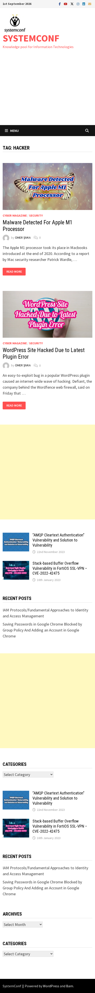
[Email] (89, 3)
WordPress (51, 986)
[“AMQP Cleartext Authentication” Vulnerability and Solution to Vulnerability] (16, 535)
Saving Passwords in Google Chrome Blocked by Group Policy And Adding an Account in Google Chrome (42, 630)
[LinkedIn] (84, 3)
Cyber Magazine (15, 215)
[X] (72, 3)
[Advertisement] (47, 91)
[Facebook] (60, 3)
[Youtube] (66, 3)
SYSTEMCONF (31, 38)
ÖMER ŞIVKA (23, 238)
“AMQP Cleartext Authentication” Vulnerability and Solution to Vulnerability (58, 540)
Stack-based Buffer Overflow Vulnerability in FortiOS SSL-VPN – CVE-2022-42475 (59, 568)
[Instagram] (78, 3)
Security (36, 215)
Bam (69, 986)
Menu (14, 130)
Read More (14, 271)
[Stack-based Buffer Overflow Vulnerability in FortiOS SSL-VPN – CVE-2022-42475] (16, 563)
